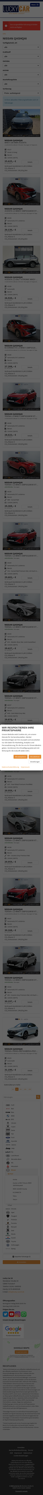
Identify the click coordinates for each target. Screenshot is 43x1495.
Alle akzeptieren (20, 757)
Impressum (25, 767)
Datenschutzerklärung (10, 767)
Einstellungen (35, 762)
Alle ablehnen (35, 757)
